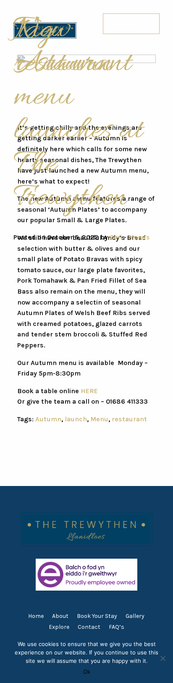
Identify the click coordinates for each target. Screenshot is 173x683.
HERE (89, 391)
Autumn (48, 419)
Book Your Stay (97, 616)
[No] (162, 658)
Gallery (135, 616)
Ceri (116, 237)
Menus (139, 237)
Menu (99, 419)
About (60, 616)
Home (36, 616)
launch (76, 419)
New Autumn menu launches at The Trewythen (77, 114)
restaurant (129, 419)
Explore (59, 626)
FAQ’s (116, 626)
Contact (89, 626)
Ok (86, 672)
